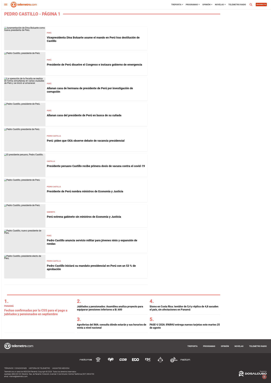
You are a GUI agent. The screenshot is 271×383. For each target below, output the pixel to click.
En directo (261, 5)
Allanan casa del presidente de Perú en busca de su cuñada (84, 115)
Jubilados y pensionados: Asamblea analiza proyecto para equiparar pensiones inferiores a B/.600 (110, 308)
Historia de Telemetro (39, 368)
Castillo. (51, 161)
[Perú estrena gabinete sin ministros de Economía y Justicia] (24, 215)
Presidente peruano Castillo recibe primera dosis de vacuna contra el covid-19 (96, 166)
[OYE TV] (110, 361)
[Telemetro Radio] (173, 361)
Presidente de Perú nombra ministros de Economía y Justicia (85, 191)
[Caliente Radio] (160, 361)
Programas (192, 5)
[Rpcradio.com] (148, 361)
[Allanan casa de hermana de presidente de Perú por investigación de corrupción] (24, 89)
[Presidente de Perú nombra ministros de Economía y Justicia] (24, 190)
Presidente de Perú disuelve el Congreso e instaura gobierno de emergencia (94, 64)
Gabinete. (51, 212)
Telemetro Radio (237, 5)
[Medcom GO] (86, 361)
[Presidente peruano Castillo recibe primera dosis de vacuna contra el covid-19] (24, 165)
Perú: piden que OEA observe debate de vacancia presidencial (85, 140)
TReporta (176, 5)
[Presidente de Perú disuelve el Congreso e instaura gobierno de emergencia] (24, 63)
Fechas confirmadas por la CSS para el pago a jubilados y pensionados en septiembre (35, 312)
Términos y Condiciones (15, 368)
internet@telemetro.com (18, 376)
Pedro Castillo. (54, 136)
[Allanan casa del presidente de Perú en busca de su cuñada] (24, 114)
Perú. (49, 33)
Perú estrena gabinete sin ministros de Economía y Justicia (84, 216)
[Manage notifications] (264, 377)
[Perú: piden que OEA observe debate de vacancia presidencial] (24, 139)
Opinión (206, 5)
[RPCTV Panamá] (98, 361)
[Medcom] (185, 361)
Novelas (219, 5)
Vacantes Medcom (60, 368)
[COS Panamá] (123, 361)
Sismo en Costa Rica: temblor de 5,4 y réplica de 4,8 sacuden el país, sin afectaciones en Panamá (184, 308)
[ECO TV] (135, 361)
